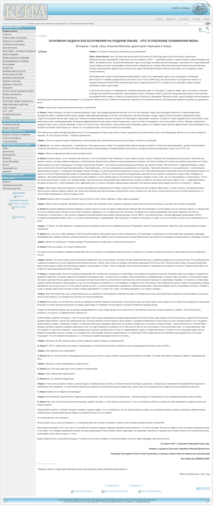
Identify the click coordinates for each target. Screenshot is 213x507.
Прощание (7, 88)
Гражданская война (11, 114)
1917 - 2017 (7, 111)
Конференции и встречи (13, 71)
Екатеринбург (8, 155)
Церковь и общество (12, 84)
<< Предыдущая (111, 485)
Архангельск (8, 151)
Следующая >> (136, 485)
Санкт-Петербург (10, 161)
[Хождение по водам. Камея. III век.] (198, 14)
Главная (159, 19)
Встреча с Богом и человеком (16, 135)
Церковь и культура (11, 81)
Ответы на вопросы (11, 138)
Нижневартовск (9, 168)
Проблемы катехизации (13, 44)
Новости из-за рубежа (12, 41)
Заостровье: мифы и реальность (17, 101)
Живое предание (10, 54)
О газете (196, 19)
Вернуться (205, 488)
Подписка (170, 19)
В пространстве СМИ (12, 74)
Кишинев (6, 171)
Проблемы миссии (11, 124)
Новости (6, 182)
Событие (6, 34)
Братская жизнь (9, 48)
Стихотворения (9, 141)
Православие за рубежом (14, 38)
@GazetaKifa (155, 491)
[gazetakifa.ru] (25, 20)
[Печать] (202, 29)
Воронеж (6, 158)
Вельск (5, 165)
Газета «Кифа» (181, 8)
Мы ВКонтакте (121, 491)
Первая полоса (18, 23)
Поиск (207, 19)
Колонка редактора (11, 188)
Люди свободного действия (15, 104)
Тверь (5, 148)
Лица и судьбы (9, 108)
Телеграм (87, 491)
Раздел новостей (10, 128)
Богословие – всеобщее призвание (19, 51)
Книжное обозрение (12, 94)
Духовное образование (13, 78)
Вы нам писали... (10, 98)
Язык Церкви (8, 64)
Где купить (184, 19)
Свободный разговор (12, 185)
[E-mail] (208, 29)
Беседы (6, 118)
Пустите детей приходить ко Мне (18, 91)
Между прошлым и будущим (15, 58)
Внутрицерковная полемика (15, 61)
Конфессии (7, 68)
